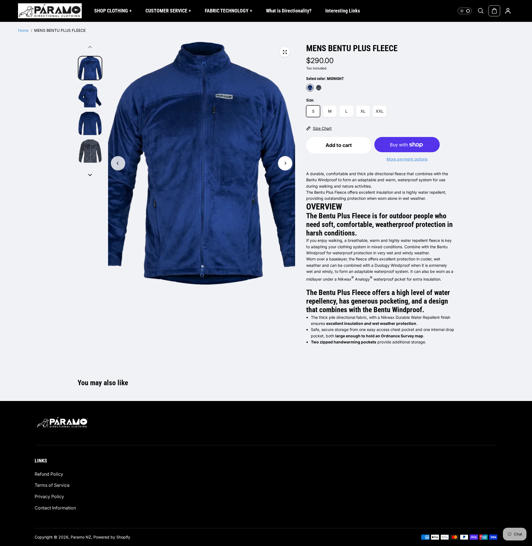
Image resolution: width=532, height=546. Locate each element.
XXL (379, 111)
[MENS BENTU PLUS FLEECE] (285, 52)
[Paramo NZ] (50, 11)
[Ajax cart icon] (494, 10)
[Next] (285, 163)
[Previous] (118, 163)
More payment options (407, 159)
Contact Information (55, 508)
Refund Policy (49, 474)
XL (362, 111)
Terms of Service (52, 485)
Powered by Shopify (111, 537)
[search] (481, 10)
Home (23, 30)
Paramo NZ (81, 537)
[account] (508, 10)
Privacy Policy (49, 496)
